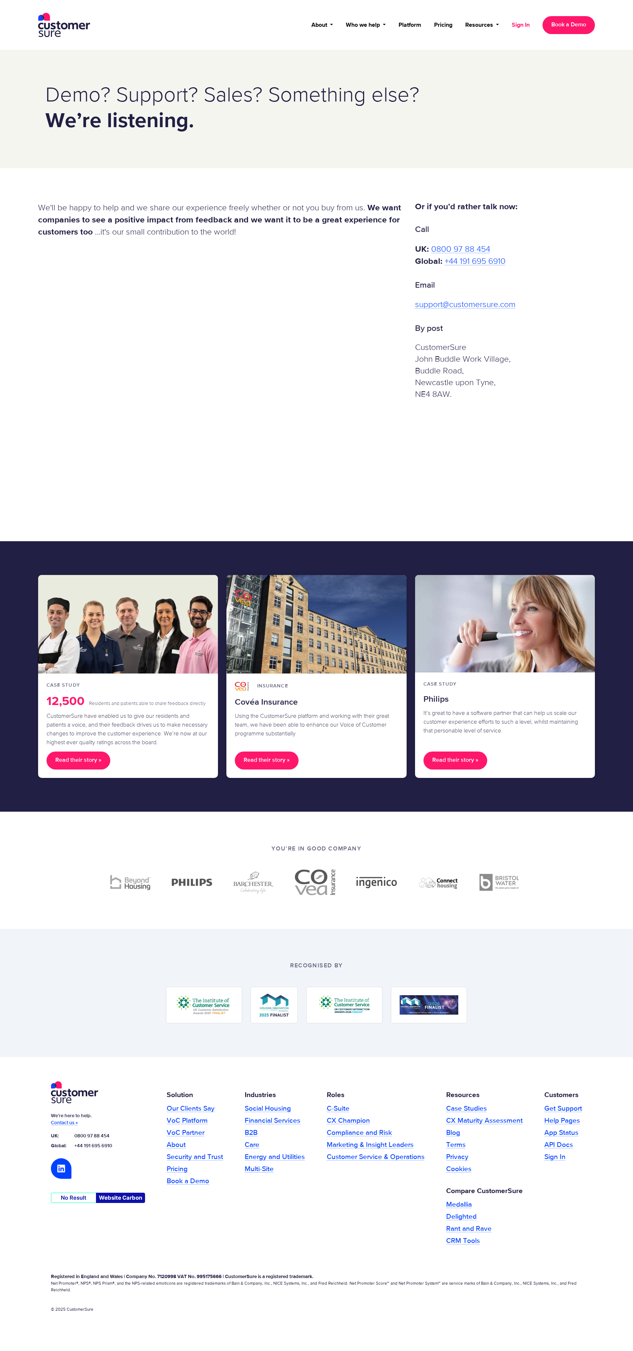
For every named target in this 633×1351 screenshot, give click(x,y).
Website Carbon (120, 1197)
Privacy (457, 1156)
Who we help (363, 25)
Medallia (459, 1204)
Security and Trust (195, 1156)
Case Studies (466, 1108)
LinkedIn (61, 1168)
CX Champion (348, 1120)
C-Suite (338, 1108)
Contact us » (64, 1123)
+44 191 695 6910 (475, 261)
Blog (453, 1132)
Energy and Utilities (275, 1156)
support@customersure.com (465, 304)
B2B (251, 1132)
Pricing (443, 25)
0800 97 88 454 (460, 249)
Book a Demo (568, 25)
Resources (480, 25)
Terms (456, 1144)
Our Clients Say (191, 1108)
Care (252, 1144)
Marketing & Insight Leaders (370, 1144)
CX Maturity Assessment (484, 1120)
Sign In (521, 25)
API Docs (558, 1144)
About (320, 25)
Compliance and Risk (359, 1132)
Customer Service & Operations (376, 1156)
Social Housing (268, 1108)
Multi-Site (259, 1169)
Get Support (563, 1108)
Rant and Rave (469, 1228)
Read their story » (78, 760)
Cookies (458, 1169)
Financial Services (272, 1120)
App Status (561, 1132)
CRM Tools (463, 1240)
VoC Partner (185, 1132)
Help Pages (562, 1120)
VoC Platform (187, 1120)
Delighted (461, 1216)
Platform (410, 25)
